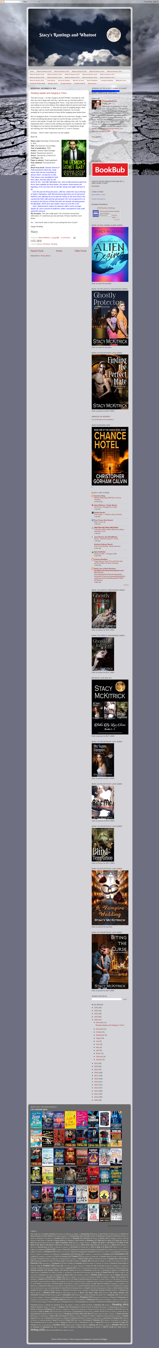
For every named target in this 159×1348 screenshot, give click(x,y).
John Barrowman (80, 1281)
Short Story (79, 1314)
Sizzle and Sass (122, 1314)
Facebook (55, 1263)
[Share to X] (36, 241)
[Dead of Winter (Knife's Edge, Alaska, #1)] (47, 1165)
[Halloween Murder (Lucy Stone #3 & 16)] (104, 1202)
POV (34, 1302)
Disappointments (65, 1258)
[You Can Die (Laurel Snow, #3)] (104, 1164)
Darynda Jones (105, 1256)
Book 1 (103, 1243)
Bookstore (123, 1245)
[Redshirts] (93, 1184)
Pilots (69, 1299)
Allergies (123, 1234)
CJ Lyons (65, 1251)
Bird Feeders (80, 1240)
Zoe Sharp (64, 1330)
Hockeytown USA (107, 1275)
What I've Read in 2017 (107, 74)
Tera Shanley (114, 1320)
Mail (94, 1288)
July (98, 1041)
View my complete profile (101, 131)
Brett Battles (74, 1247)
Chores (40, 1251)
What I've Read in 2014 (72, 77)
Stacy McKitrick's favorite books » (118, 1226)
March (98, 1053)
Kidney (77, 1283)
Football (46, 1266)
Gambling (33, 1268)
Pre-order (57, 1302)
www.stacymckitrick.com (114, 128)
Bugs (98, 1247)
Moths (115, 1290)
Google (53, 1272)
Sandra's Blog (99, 496)
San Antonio (67, 1311)
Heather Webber (77, 1275)
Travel (97, 1322)
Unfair (39, 1325)
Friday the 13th (91, 1266)
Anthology (86, 1236)
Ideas (98, 1277)
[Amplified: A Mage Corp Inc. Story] (59, 1202)
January (99, 1059)
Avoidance (49, 1238)
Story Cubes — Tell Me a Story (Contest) (108, 514)
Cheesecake (122, 1249)
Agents (95, 1234)
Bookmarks (106, 1245)
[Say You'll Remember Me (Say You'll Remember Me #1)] (36, 1146)
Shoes (51, 1313)
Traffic (91, 1322)
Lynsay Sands (54, 1288)
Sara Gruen (88, 1311)
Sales (47, 1311)
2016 (96, 1079)
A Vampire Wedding (107, 80)
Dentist (41, 1259)
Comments (46, 1254)
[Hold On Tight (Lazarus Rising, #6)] (70, 1146)
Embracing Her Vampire (98, 1261)
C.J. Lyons (123, 1247)
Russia (35, 1311)
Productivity (91, 1302)
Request (104, 1307)
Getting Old (109, 1268)
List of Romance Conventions (102, 419)
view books (117, 219)
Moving (58, 1292)
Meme (40, 1290)
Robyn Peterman (93, 1309)
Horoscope (40, 1277)
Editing (84, 1261)
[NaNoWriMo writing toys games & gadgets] (110, 91)
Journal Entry (119, 1281)
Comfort (38, 1254)
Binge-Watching (60, 1240)
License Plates (58, 1286)
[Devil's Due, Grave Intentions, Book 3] (70, 1165)
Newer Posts (37, 251)
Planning (100, 1299)
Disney (74, 1258)
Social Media (63, 1316)
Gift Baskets (87, 1270)
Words (73, 1327)
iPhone (59, 1279)
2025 (96, 1011)
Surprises (125, 1318)
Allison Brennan (36, 1236)
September (100, 1035)
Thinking (63, 1322)
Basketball (86, 1238)
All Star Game (114, 1234)
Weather (115, 1325)
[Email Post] (74, 237)
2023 (96, 1017)
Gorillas (60, 1272)
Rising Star (83, 1309)
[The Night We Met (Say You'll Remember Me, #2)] (59, 1128)
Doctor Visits (83, 1259)
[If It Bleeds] (93, 1202)
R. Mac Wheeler (68, 1305)
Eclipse (77, 1261)
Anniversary (74, 1236)
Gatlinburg (55, 1268)
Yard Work (55, 1330)
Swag (54, 1320)
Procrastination (81, 1302)
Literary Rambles (101, 559)
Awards (57, 1238)
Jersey (124, 1279)
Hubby (58, 1277)
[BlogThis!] (34, 241)
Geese (62, 1268)
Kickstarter (69, 1283)
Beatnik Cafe (104, 1238)
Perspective (96, 1297)
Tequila (106, 1320)
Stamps (118, 1316)
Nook (86, 1295)
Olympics (111, 1295)
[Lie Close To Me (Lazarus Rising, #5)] (82, 1146)
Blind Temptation (92, 80)
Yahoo (48, 1330)
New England (57, 1295)
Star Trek (40, 1318)
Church (58, 1251)
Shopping (67, 1314)
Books (114, 1245)
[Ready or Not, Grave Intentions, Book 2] (36, 1183)
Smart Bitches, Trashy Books (105, 505)
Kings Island (97, 1283)
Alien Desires (92, 83)
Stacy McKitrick (111, 101)
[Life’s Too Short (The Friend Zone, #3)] (70, 1128)
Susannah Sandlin (45, 1320)
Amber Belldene (48, 1236)
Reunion (40, 1309)
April (98, 1050)
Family (70, 1263)
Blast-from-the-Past (47, 1242)
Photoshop (34, 1299)
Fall (64, 1263)
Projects (100, 1302)
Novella (93, 1295)
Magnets (88, 1288)
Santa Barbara (78, 1311)
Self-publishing (35, 1314)
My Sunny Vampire (64, 80)
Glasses (114, 1270)
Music (82, 1292)
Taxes (68, 1320)
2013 (96, 1088)
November (100, 1029)
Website (125, 1325)
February (99, 1056)
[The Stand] (116, 1146)
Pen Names (66, 1297)
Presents (65, 1302)
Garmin (48, 1268)
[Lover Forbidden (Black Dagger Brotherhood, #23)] (82, 1183)
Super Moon (97, 1318)
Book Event (85, 1245)
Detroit (47, 1258)
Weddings (36, 1327)
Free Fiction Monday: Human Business (107, 546)
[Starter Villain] (104, 1221)
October (99, 1032)
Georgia (94, 1268)
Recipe (46, 1307)
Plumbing (108, 1299)
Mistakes (86, 1290)
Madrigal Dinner (77, 1288)
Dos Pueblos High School (99, 1258)
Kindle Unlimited (85, 1283)
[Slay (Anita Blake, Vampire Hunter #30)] (59, 1221)
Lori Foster (115, 1286)
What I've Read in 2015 (54, 77)
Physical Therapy (44, 1299)
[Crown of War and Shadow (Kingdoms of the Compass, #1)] (104, 1126)
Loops (108, 1286)
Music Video (93, 1292)
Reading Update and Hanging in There (49, 93)
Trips (123, 1322)
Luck (45, 1288)
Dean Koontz (122, 1256)
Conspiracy (87, 1254)
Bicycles (50, 1240)
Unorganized (47, 1325)
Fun (108, 1266)
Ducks (51, 1261)
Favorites (78, 1263)
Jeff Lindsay (116, 1279)
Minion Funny (77, 1290)
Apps (109, 1236)
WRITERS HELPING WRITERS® (106, 527)
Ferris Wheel (89, 1263)
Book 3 (122, 1243)
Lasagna (121, 1283)
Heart (67, 1275)
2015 (96, 1082)
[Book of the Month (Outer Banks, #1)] (36, 1128)
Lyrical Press (66, 1288)
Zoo (70, 1330)
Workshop (89, 1327)
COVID (56, 1256)
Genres (78, 1268)
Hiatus (86, 1275)
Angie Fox (65, 1236)
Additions (76, 1234)
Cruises (74, 1256)
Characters (101, 1249)
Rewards (58, 1309)
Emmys (109, 1261)
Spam (78, 1316)
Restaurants (113, 1307)
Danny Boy (95, 1256)
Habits (122, 1272)
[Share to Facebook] (38, 241)
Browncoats (84, 1247)
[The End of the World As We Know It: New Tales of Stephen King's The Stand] (59, 1146)
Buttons (115, 1247)
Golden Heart (34, 1272)
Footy (57, 1266)
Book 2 (113, 1243)
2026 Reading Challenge (106, 208)
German (101, 1268)
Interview (51, 1279)
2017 (96, 1075)
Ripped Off (74, 1309)
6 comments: (66, 237)
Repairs (96, 1307)
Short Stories (51, 80)
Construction (97, 1254)
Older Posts (80, 251)
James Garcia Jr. (106, 1279)
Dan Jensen (85, 1256)
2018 (96, 1072)
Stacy (101, 211)
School (113, 1311)
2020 (96, 1066)
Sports (92, 1316)
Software (72, 1316)
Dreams (36, 1261)
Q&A (41, 1305)
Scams (107, 1311)
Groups (97, 1272)
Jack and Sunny (85, 1279)
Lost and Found (37, 1288)
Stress (82, 1318)
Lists (92, 1286)
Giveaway (106, 1270)
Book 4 (33, 1245)
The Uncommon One (37, 1322)
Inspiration (122, 1277)
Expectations (45, 1263)
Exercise (34, 1263)
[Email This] (32, 241)
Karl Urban (47, 1283)
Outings (40, 1297)
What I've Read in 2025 (61, 71)
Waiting (85, 1325)
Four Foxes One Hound (103, 520)
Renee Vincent (86, 1307)
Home (32, 71)
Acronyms (60, 1234)
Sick (89, 1314)
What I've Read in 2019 (72, 74)
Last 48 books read (39, 1109)
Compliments (55, 1254)
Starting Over (49, 1318)
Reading (54, 244)
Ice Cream (82, 1277)
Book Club (76, 1245)
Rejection (53, 1307)
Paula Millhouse (56, 1297)
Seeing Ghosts (122, 1311)
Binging (70, 1240)
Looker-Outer (100, 1286)
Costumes (41, 1256)
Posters (126, 1299)
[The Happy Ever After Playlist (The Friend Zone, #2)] (82, 1128)
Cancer (39, 244)
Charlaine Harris (112, 1249)
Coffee (107, 1251)
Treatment (115, 1322)
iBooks (74, 1277)
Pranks (50, 1302)
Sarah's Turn (98, 1311)
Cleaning (81, 1252)
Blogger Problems (85, 1242)
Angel (58, 1236)
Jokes (89, 1281)
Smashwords (44, 1316)
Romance (103, 1309)
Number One (101, 1295)
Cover (49, 1256)
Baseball (76, 1238)
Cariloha (58, 1249)
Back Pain (67, 1238)
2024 (96, 1014)
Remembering (73, 1307)
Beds (119, 1238)
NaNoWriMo (34, 1295)
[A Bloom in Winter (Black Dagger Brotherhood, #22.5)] (116, 1220)
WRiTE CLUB (108, 1327)
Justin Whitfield (37, 1283)
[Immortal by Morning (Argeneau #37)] (47, 1203)
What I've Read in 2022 (114, 71)
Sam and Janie (57, 1311)
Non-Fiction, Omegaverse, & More (105, 507)
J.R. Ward (74, 1279)
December (100, 1022)
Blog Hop (75, 1242)
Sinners (112, 1313)
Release (62, 1307)
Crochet (64, 1256)
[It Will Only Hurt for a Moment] (47, 1221)
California (33, 1249)
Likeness (73, 1286)
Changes (93, 1249)
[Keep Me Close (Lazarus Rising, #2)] (36, 1165)
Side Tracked (98, 1313)
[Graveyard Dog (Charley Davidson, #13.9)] (59, 1183)
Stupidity (89, 1318)
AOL (93, 1236)
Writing (35, 1329)
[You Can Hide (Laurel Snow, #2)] (93, 1220)
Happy (51, 1275)
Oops (34, 1297)
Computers (66, 1254)
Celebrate (74, 1249)
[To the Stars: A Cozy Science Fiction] (36, 1203)
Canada (40, 1249)
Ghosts (79, 1270)
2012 (96, 1091)
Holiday (117, 1275)
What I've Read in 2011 (37, 80)
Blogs (95, 1243)
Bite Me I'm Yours (105, 1240)
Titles (75, 1322)
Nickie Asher (78, 1295)
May (98, 1047)
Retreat (33, 1309)
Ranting (98, 1305)
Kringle (106, 1283)
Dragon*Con (113, 1259)
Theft (56, 1322)
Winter (66, 1327)
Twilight (33, 1325)
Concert (77, 1254)
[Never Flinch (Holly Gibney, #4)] (82, 1202)
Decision (33, 1259)
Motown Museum (36, 1292)
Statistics (58, 1318)
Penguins (84, 1297)
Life (66, 1286)
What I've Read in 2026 (44, 71)
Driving (44, 1261)
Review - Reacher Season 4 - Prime (106, 539)
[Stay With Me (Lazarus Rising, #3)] (104, 1146)
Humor (67, 1277)
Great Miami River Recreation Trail (83, 1272)
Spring (99, 1316)
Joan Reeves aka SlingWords (105, 537)
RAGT (83, 1305)
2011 (96, 1094)
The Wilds (49, 1322)
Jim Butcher (62, 1281)
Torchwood (83, 1322)
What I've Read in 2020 (54, 74)
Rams (90, 1305)
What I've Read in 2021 (37, 74)
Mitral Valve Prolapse (98, 1290)
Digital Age (55, 1258)
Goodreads (44, 1272)
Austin (32, 1238)
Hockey (94, 1275)
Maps (109, 1288)
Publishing (34, 1305)
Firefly (32, 1266)
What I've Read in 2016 (37, 77)
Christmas (46, 244)
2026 (96, 1008)
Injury (113, 1277)
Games (40, 1268)
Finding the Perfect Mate (37, 83)
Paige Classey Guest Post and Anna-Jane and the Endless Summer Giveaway (108, 562)
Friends (101, 1266)
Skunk (36, 1316)
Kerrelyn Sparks (58, 1283)
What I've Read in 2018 (89, 74)
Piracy (75, 1299)
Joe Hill (70, 1281)
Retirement (123, 1307)
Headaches (58, 1275)
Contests (106, 1254)
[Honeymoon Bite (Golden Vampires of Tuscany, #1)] (70, 1183)
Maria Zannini (118, 1288)
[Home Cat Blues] (47, 1184)
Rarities (107, 1305)
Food (38, 1266)
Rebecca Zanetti (36, 1307)
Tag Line (60, 1320)
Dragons (125, 1259)
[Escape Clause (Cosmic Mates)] (116, 1129)
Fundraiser (115, 1266)
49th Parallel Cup (35, 1234)
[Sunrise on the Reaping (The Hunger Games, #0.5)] (93, 1165)
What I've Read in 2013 (89, 77)
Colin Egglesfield (115, 1251)
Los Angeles (125, 1286)
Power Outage (42, 1302)
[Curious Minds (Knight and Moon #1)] (93, 1129)
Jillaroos (54, 1281)
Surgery (116, 1318)
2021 (96, 1063)
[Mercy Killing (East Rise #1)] (116, 1165)
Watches (101, 1325)
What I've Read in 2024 (79, 71)
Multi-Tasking (67, 1292)
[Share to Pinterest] (40, 241)
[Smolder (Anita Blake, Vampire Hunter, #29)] (70, 1221)
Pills (64, 1299)
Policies (115, 1299)
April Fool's (116, 1236)
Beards (95, 1238)
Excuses (123, 1261)
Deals (114, 1256)
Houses (49, 1277)
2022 (96, 1020)
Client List (99, 1251)
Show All (126, 585)
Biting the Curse (121, 80)
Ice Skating (90, 1277)
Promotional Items (110, 1302)
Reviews (49, 1309)
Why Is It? (57, 1327)
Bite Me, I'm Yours (78, 80)
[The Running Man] (82, 1166)
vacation (56, 1325)
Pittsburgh (90, 1299)
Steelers (66, 1318)
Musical (105, 1292)
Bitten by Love (35, 1243)
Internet (41, 1279)
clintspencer (87, 1339)
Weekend (46, 1327)
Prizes (72, 1302)
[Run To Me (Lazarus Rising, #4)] (93, 1146)
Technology (86, 1320)
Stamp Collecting (109, 1316)
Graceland (68, 1272)
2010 (96, 1097)
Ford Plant (67, 1266)
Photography (122, 1297)
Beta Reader (41, 1240)
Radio (77, 1305)
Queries (48, 1305)
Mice (46, 1290)
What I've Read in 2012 (107, 77)
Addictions (68, 1234)
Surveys (35, 1320)
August (99, 1038)
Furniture (123, 1266)
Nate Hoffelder (100, 552)
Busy (106, 1247)
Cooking (33, 1256)
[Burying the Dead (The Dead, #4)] (47, 1129)
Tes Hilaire (123, 1320)
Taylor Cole (77, 1320)
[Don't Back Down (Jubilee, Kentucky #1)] (104, 1183)
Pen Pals (75, 1297)
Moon (109, 1290)
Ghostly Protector (79, 83)
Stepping (75, 1318)
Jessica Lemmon (44, 1281)
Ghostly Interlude (66, 83)
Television (96, 1320)
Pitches (82, 1299)
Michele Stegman (55, 1290)
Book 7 (61, 1245)
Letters (49, 1286)
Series (45, 1314)
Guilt (116, 1272)
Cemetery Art (83, 1249)
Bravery (65, 1247)
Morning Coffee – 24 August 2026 (105, 554)
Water (108, 1325)
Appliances (101, 1236)
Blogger (104, 1339)
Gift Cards (97, 1270)
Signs (106, 1313)
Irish (67, 1279)
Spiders (85, 1316)
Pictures (54, 1299)
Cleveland (91, 1252)
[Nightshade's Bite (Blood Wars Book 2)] (70, 1202)
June (98, 1044)
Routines (111, 1309)
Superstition (107, 1318)
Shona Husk (58, 1313)
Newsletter (96, 186)
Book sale (97, 1245)
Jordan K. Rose (97, 1281)
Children (33, 1251)
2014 (96, 1085)
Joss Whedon (109, 1281)
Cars (65, 1249)
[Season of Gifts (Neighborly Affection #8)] (36, 1221)
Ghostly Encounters (120, 1268)
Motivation (123, 1290)
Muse (75, 1292)
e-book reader (60, 1261)
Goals (122, 1270)
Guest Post (107, 1272)
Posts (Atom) (45, 256)
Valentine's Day (70, 1325)
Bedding (113, 1238)
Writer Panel (122, 1327)
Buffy (92, 1247)
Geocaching (86, 1268)
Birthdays (90, 1240)
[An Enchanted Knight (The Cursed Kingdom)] (82, 1221)
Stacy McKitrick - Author (98, 194)
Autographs (40, 1238)
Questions (57, 1305)
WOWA (98, 1327)
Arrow (124, 1236)
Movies (47, 1292)
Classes (73, 1252)
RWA (40, 1311)
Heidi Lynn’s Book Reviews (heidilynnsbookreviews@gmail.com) (109, 569)
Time (69, 1322)
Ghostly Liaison (53, 83)
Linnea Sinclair (83, 1286)
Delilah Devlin (99, 512)
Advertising (85, 1234)
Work (80, 1327)
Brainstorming (42, 1247)
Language (114, 1283)
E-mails (70, 1261)
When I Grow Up (99, 522)
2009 (96, 1100)
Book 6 (51, 1245)
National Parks (45, 1295)
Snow (52, 1316)
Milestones (66, 1290)
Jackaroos (95, 1279)
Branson (58, 1247)
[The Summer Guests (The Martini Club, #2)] (116, 1184)
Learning (42, 1286)
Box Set (33, 1247)
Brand (51, 1247)
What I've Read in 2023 (97, 71)
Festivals (98, 1263)
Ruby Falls (125, 1309)
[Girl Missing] (115, 1203)
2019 (96, 1069)
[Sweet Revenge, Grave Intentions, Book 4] (59, 1165)
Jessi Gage (34, 1281)
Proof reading (122, 1302)
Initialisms (105, 1277)
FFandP (106, 1263)
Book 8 (68, 1245)
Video (78, 1325)
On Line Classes (123, 1295)
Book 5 (42, 1245)
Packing (47, 1297)
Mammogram (102, 1288)
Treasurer (107, 1322)
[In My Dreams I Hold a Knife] (47, 1146)
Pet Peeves (105, 1297)
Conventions (119, 1254)
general (69, 1268)
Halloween (42, 1275)
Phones (113, 1297)
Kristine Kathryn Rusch (103, 544)
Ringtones (66, 1309)
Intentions (33, 1279)
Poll (121, 1299)
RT (117, 1309)
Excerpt (116, 1261)
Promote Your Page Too (98, 199)
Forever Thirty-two (78, 1266)
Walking (92, 1325)
